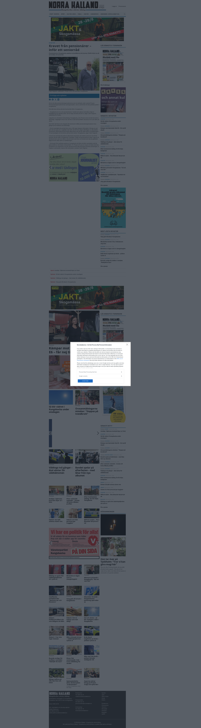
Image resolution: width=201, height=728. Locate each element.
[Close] (127, 345)
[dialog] (100, 364)
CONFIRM (85, 381)
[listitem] (100, 372)
